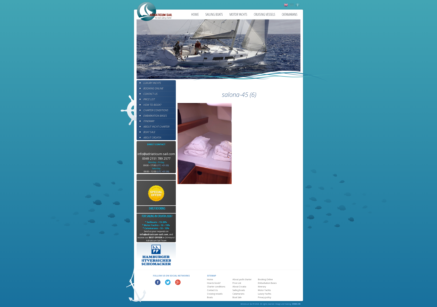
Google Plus (178, 282)
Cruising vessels (264, 14)
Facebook (157, 282)
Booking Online (153, 88)
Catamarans (289, 14)
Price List (149, 99)
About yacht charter (156, 126)
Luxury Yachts (152, 83)
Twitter (168, 282)
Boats (210, 297)
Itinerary (148, 121)
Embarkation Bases (155, 115)
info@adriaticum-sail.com (156, 154)
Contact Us (150, 94)
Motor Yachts (238, 14)
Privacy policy (264, 297)
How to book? (152, 104)
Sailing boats (214, 14)
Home (195, 14)
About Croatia (152, 137)
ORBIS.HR (296, 304)
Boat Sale (149, 132)
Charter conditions (155, 110)
